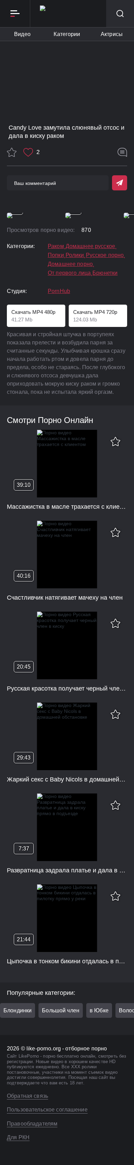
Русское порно (105, 255)
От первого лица (69, 273)
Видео (22, 34)
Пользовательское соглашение (47, 1110)
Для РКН (18, 1137)
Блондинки (17, 1010)
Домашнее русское (90, 246)
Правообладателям (32, 1124)
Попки (56, 255)
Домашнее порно (70, 264)
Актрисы (112, 34)
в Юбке (99, 1010)
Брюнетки (105, 273)
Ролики (75, 255)
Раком (56, 246)
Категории (67, 34)
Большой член (60, 1010)
